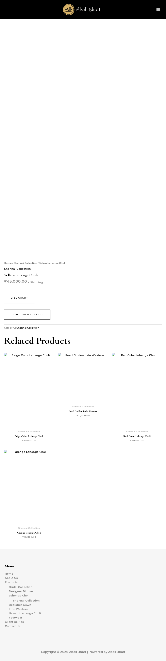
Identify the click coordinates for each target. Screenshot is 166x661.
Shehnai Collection (25, 263)
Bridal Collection (20, 587)
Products (11, 582)
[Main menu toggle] (158, 9)
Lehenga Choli (19, 595)
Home (8, 263)
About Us (11, 577)
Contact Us (12, 626)
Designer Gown (20, 604)
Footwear (15, 617)
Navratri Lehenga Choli (25, 613)
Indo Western (18, 609)
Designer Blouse (21, 591)
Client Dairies (14, 621)
